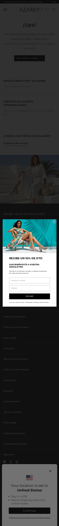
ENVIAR (29, 296)
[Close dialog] (54, 221)
